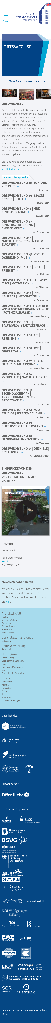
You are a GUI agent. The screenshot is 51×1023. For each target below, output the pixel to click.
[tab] (18, 177)
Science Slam (7, 629)
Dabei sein (6, 640)
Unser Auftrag (8, 657)
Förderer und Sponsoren (12, 667)
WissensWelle (8, 632)
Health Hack (7, 616)
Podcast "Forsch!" (9, 626)
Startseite (8, 678)
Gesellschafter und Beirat (13, 660)
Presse (4, 691)
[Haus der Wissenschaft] (32, 14)
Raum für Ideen (8, 649)
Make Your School (9, 620)
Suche (4, 694)
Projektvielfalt (11, 613)
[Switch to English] (48, 4)
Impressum (7, 697)
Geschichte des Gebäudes (13, 673)
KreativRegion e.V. (10, 169)
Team (4, 663)
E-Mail (5, 561)
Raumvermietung (14, 646)
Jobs (4, 670)
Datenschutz (7, 681)
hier (8, 601)
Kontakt (5, 684)
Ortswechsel (7, 623)
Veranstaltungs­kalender (18, 637)
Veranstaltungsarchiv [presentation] (16, 177)
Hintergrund (10, 654)
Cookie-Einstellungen (11, 700)
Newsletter (6, 687)
